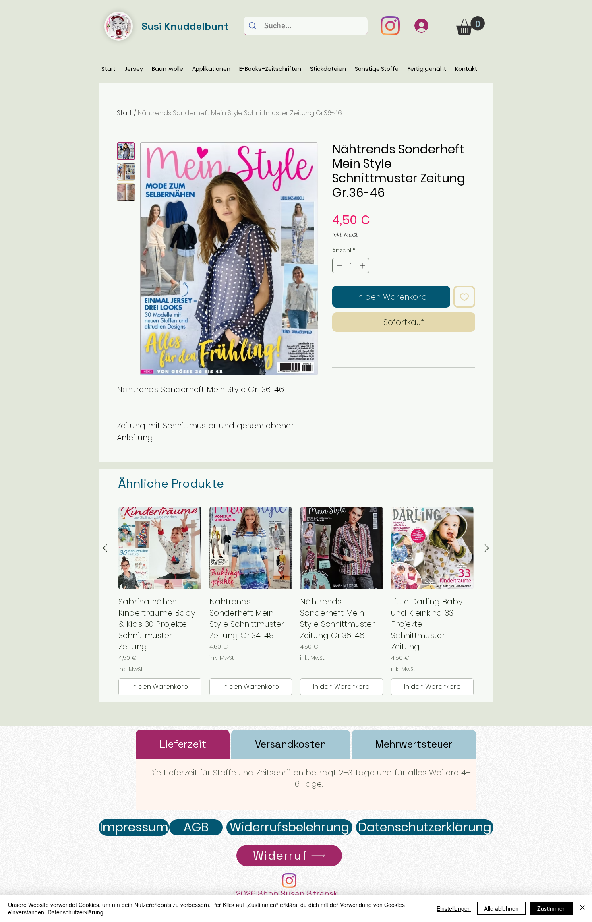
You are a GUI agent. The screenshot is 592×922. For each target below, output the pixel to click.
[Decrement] (338, 265)
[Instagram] (390, 25)
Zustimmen (551, 908)
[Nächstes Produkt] (486, 548)
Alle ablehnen (501, 908)
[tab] (183, 744)
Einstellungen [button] (454, 908)
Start (124, 113)
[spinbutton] (351, 265)
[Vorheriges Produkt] (105, 548)
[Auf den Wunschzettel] (464, 297)
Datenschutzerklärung (75, 912)
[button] (470, 25)
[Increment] (363, 265)
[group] (296, 601)
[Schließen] (582, 908)
